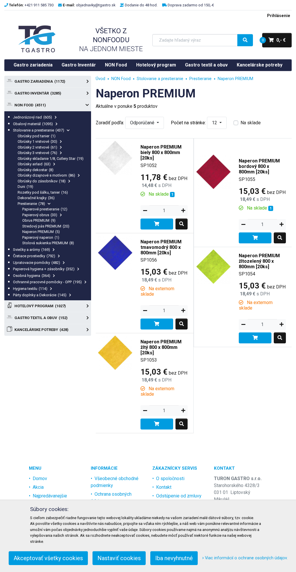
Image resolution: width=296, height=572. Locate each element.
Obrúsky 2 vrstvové (37, 147)
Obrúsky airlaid (34, 164)
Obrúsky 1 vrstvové (37, 141)
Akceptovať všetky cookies (48, 558)
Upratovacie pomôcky (36, 262)
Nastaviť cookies (119, 558)
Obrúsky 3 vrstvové (37, 153)
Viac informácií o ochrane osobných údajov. (246, 558)
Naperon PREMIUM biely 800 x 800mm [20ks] (161, 152)
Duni (25, 186)
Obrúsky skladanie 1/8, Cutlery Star (51, 158)
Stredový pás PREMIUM (45, 226)
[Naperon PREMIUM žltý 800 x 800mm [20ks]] (115, 352)
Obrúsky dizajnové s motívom (46, 175)
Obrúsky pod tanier (37, 136)
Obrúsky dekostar (35, 170)
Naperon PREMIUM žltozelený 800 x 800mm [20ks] (259, 261)
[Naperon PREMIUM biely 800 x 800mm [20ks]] (115, 157)
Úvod (100, 78)
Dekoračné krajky (36, 198)
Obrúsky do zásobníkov (42, 181)
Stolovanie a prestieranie (38, 130)
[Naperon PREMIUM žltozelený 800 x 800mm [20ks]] (213, 266)
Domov (40, 478)
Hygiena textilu (30, 288)
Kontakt (163, 487)
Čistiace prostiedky (34, 256)
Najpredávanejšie (50, 496)
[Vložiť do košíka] (156, 224)
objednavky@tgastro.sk (95, 5)
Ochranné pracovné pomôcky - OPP (47, 282)
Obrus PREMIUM (39, 220)
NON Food (116, 65)
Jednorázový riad (32, 117)
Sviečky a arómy (31, 249)
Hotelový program (156, 65)
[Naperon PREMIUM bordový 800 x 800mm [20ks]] (213, 171)
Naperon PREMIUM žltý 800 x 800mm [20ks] (161, 347)
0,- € (274, 40)
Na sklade (250, 122)
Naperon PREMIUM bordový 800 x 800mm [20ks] (259, 166)
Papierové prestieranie (44, 209)
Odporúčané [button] (143, 122)
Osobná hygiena (31, 275)
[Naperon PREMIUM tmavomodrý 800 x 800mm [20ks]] (115, 252)
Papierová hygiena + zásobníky (44, 269)
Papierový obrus (39, 215)
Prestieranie (31, 203)
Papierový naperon (40, 237)
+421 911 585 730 (39, 5)
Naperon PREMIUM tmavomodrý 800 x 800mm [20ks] (161, 247)
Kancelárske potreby (259, 65)
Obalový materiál (33, 124)
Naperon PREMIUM (41, 231)
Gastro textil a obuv (206, 65)
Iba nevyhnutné (174, 558)
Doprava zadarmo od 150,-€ (191, 5)
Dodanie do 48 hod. (141, 5)
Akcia (38, 487)
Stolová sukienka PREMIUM (48, 243)
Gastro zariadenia (33, 65)
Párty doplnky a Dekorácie (39, 295)
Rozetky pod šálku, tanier (43, 192)
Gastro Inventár (79, 65)
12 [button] (215, 122)
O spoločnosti (170, 478)
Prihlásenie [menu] (278, 15)
